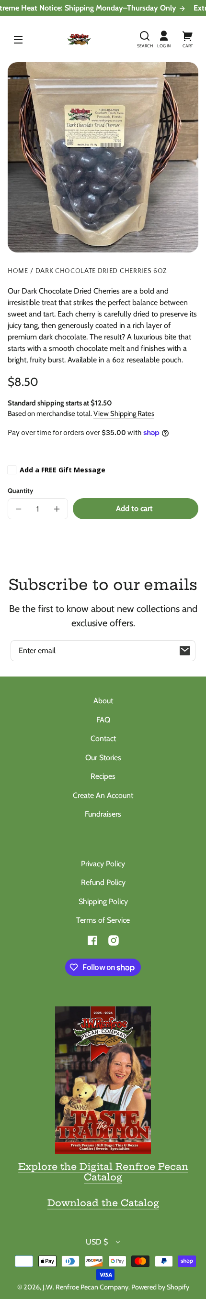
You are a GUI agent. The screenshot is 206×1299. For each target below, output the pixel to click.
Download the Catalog (103, 1203)
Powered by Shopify (160, 1287)
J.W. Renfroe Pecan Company (85, 1287)
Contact (103, 738)
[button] (144, 39)
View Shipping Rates (123, 413)
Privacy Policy (103, 863)
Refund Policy (103, 882)
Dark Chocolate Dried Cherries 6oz (101, 271)
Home (18, 271)
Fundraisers (103, 814)
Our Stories (103, 757)
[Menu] (18, 39)
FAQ (103, 719)
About (103, 700)
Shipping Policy (103, 901)
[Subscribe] (184, 650)
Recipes (103, 776)
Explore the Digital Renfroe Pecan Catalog (103, 1172)
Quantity (20, 490)
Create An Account (103, 795)
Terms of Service (103, 920)
